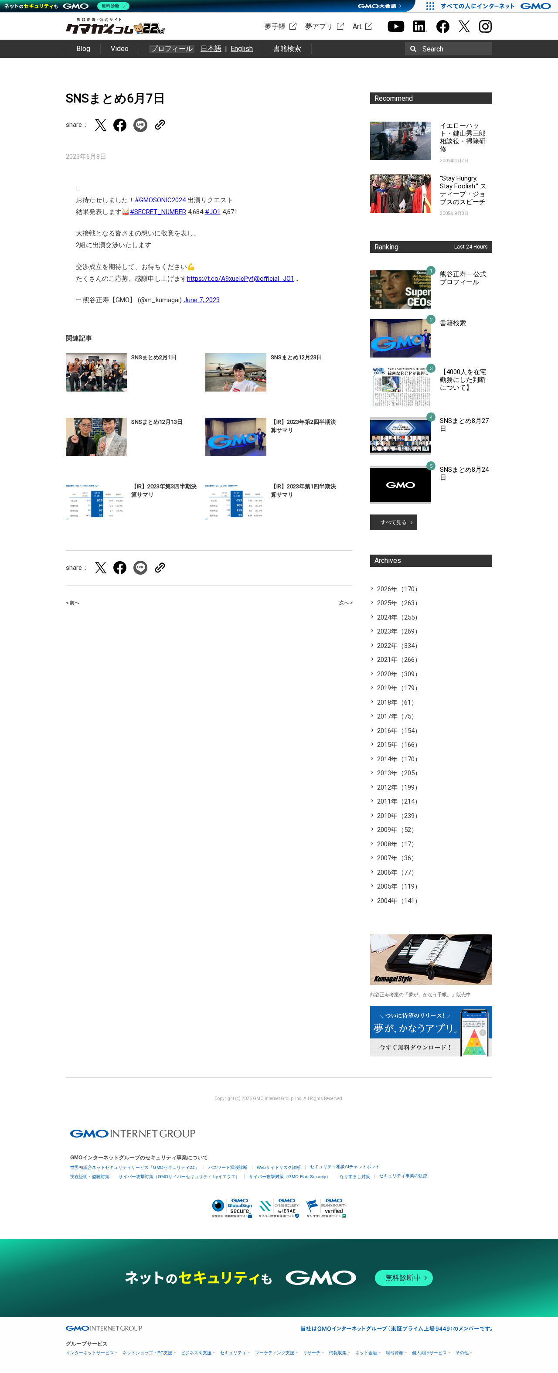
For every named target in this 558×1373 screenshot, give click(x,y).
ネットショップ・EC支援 (147, 1352)
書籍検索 (287, 48)
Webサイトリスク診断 (279, 1167)
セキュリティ (233, 1352)
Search (432, 49)
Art (357, 26)
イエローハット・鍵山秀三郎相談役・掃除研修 (463, 137)
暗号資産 (394, 1352)
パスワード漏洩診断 (228, 1167)
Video (120, 48)
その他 (462, 1352)
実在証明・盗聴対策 (89, 1176)
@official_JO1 (274, 279)
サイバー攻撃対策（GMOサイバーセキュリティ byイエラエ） (179, 1176)
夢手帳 (275, 26)
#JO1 (213, 212)
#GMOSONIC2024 (160, 200)
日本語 (211, 48)
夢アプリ (319, 26)
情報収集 (338, 1352)
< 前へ (72, 603)
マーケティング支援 (274, 1352)
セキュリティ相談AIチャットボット (345, 1166)
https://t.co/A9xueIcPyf (220, 279)
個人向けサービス (429, 1352)
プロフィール (172, 49)
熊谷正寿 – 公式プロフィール (463, 278)
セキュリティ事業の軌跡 (403, 1175)
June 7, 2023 (202, 300)
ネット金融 (366, 1352)
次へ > (346, 603)
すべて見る (394, 522)
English (242, 48)
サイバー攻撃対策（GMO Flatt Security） (289, 1176)
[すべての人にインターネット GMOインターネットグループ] (497, 6)
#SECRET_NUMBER (158, 212)
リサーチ (311, 1352)
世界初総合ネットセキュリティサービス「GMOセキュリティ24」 (134, 1167)
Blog (83, 48)
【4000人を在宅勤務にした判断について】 (463, 380)
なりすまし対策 (355, 1176)
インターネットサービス (90, 1352)
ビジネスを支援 (196, 1352)
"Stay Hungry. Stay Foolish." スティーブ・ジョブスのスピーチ (463, 190)
